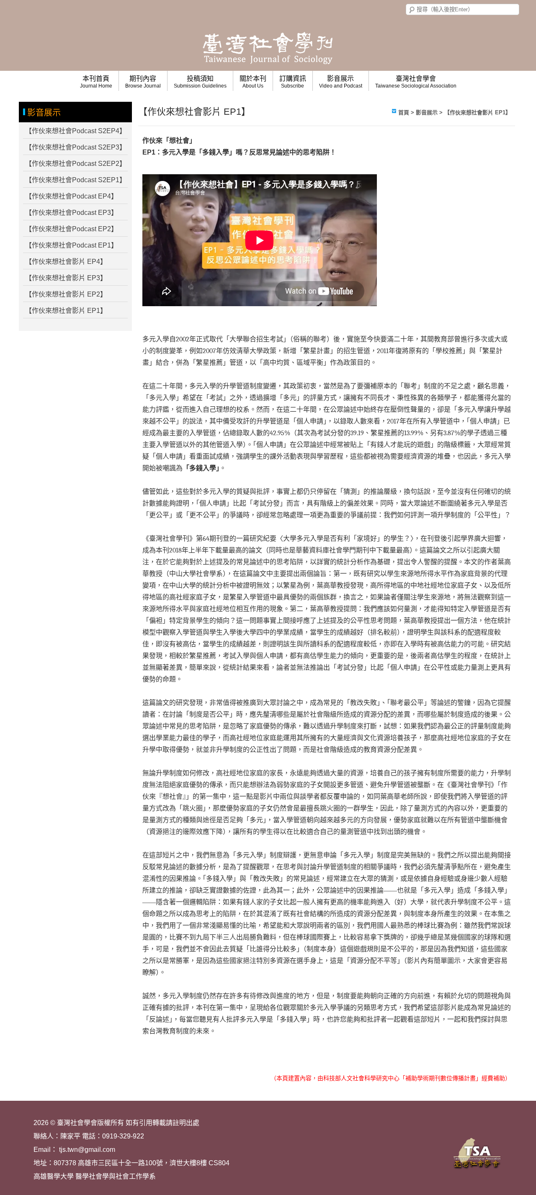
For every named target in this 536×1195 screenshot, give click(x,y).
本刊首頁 (96, 82)
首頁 (403, 112)
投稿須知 (200, 82)
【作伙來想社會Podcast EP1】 (71, 245)
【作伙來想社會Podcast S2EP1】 (75, 179)
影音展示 (340, 82)
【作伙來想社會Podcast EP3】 (71, 212)
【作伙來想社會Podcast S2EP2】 (75, 163)
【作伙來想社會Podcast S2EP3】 (75, 147)
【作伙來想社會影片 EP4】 (66, 261)
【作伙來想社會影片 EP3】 (66, 277)
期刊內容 (143, 82)
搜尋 (412, 10)
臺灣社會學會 (415, 82)
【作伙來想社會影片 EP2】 (66, 294)
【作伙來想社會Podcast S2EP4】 (75, 130)
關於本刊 (253, 82)
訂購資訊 (292, 82)
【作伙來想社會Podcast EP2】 (71, 228)
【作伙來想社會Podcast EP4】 (71, 196)
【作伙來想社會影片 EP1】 (66, 310)
